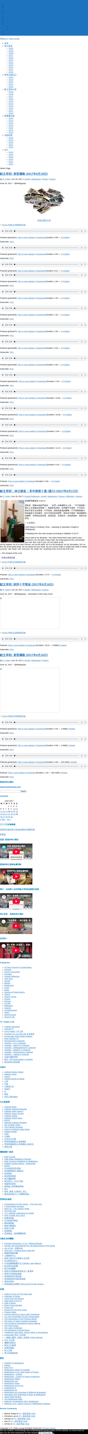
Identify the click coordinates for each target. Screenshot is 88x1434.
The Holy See (10, 1211)
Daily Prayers (10, 1303)
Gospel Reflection (32, 496)
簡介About (8, 11)
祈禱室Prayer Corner (13, 16)
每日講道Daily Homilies (14, 14)
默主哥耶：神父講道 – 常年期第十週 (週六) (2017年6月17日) (39, 491)
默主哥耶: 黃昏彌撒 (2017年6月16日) (24, 655)
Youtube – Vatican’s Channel (16, 1054)
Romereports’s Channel (14, 1041)
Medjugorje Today (12, 1383)
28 (6, 817)
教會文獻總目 (10, 1226)
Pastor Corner (10, 997)
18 (17, 811)
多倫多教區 (9, 1218)
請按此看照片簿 (44, 220)
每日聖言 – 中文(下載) (13, 1181)
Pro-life (7, 1003)
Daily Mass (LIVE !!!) (13, 1301)
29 (9, 817)
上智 (6, 1081)
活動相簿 (8, 135)
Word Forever (10, 1015)
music (6, 988)
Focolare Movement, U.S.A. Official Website (23, 1243)
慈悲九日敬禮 (10, 1345)
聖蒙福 (3, 834)
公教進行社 (9, 1086)
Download (40, 237)
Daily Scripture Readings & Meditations (21, 1161)
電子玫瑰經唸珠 (11, 1353)
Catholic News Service (14, 1114)
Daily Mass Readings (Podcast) (17, 1159)
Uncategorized (10, 1010)
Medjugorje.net (10, 1390)
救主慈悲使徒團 (11, 1266)
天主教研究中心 (11, 1261)
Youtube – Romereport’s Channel (18, 1052)
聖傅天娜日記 (10, 75)
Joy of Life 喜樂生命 (13, 1248)
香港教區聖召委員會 (13, 1276)
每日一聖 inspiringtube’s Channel (18, 1059)
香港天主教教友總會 (13, 1274)
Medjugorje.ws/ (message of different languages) (25, 1392)
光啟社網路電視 (11, 1057)
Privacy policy (47, 1433)
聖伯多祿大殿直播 (12, 1062)
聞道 (6, 1094)
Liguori (7, 1077)
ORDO (7, 1166)
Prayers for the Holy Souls (15, 1310)
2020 (11, 48)
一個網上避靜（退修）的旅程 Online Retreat (23, 1337)
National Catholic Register (15, 1123)
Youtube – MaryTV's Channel (16, 1045)
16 (12, 811)
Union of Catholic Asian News (17, 1129)
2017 (11, 55)
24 (14, 814)
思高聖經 (8, 1173)
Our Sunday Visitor (12, 1125)
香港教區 (8, 1231)
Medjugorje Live (11, 1381)
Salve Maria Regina (12, 1397)
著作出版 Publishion (12, 34)
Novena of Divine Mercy (14, 992)
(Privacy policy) (49, 1428)
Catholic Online (10, 1116)
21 (6, 814)
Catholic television (12, 1027)
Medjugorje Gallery (12, 1379)
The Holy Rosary (11, 1326)
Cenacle (7, 970)
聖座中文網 (9, 1228)
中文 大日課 (9, 1340)
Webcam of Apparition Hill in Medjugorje (21, 1401)
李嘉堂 (7, 1089)
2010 (11, 72)
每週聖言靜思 (10, 1184)
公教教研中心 (10, 1256)
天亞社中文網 (10, 1139)
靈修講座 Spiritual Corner (15, 32)
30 (12, 817)
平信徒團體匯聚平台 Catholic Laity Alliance (22, 1263)
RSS (12, 242)
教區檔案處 (9, 1223)
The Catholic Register (13, 1127)
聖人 (6, 1189)
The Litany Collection (13, 1328)
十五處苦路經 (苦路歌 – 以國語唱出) (24, 29)
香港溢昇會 (9, 1281)
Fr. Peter (6, 179)
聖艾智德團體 (10, 1268)
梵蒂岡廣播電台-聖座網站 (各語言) (19, 1144)
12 (1, 811)
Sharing (79, 496)
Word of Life (9, 1017)
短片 (6, 150)
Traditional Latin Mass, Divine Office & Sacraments (26, 1332)
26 (1, 817)
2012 (11, 67)
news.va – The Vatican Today (16, 1209)
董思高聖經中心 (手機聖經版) (16, 1194)
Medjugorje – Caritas (13, 1374)
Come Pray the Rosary (14, 1299)
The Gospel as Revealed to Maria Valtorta (22, 1323)
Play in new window (26, 237)
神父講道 (8, 46)
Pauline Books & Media (14, 1079)
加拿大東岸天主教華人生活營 (16, 1258)
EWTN (7, 1120)
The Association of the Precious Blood (20, 1319)
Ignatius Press (10, 1074)
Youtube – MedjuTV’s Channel (17, 1050)
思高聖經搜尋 (10, 1176)
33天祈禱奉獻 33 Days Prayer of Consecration (24, 19)
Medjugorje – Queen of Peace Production (22, 1377)
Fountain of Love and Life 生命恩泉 (19, 1034)
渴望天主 (12, 27)
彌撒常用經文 (10, 1343)
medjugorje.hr (10, 1388)
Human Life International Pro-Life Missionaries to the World (29, 1246)
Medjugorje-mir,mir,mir (13, 1386)
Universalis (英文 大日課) (15, 1335)
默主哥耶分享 (10, 89)
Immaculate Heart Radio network (18, 1036)
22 (9, 814)
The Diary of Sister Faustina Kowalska (20, 1321)
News (6, 990)
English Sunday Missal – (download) (19, 1164)
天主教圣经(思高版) (12, 1168)
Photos (45, 179)
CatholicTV (9, 1029)
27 (4, 817)
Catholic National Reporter (15, 1109)
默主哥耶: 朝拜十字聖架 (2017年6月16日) (27, 584)
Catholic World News (13, 1118)
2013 (11, 65)
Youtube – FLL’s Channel (15, 1043)
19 (1, 814)
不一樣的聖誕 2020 (27, 1414)
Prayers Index (10, 1312)
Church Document (12, 972)
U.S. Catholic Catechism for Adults (19, 1213)
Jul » (9, 819)
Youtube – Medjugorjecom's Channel (20, 1048)
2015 (11, 60)
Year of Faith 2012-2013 (14, 1215)
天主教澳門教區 (11, 1220)
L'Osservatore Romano (14, 1206)
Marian (7, 983)
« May (2, 819)
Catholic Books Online (13, 1072)
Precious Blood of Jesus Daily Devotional (21, 1314)
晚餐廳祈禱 (9, 116)
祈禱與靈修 (9, 1348)
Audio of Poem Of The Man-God (18, 1294)
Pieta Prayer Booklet (13, 1305)
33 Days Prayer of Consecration (18, 967)
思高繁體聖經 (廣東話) (14, 1171)
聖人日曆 (8, 1350)
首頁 (6, 43)
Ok (40, 1433)
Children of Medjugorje (14, 1363)
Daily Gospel (9, 1157)
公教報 (7, 1136)
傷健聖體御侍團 (11, 1253)
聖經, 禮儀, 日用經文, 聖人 (15, 1191)
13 (4, 811)
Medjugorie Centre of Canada (17, 1370)
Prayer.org (8, 1308)
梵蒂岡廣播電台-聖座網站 (15, 1141)
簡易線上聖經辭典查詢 (14, 1186)
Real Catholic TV (11, 1039)
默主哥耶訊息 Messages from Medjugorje (22, 21)
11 (17, 809)
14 (6, 811)
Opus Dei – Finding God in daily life (19, 1251)
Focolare (8, 974)
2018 (11, 53)
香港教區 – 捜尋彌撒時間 (15, 1233)
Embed (66, 237)
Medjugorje (36, 179)
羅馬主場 (8, 1147)
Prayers (52, 179)
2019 (11, 51)
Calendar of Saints (12, 1296)
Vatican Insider (10, 1132)
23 (12, 814)
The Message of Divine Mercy (17, 1330)
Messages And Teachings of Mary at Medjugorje (24, 1395)
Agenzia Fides (10, 1107)
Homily (27, 179)
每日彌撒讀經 (10, 1179)
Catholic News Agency (14, 1111)
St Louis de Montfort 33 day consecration (21, 1317)
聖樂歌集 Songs (11, 24)
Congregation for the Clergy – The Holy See (23, 1204)
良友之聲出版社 (11, 1097)
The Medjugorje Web (13, 1399)
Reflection (70, 496)
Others (7, 994)
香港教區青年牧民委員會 (15, 1279)
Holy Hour (8, 979)
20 (4, 814)
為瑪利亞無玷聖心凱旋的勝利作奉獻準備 (17, 830)
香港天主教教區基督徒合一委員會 (18, 1271)
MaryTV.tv (8, 1368)
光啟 (6, 1084)
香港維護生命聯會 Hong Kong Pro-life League (24, 1284)
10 (14, 809)
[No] (53, 1433)
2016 (11, 58)
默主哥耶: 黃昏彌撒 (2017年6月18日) (24, 173)
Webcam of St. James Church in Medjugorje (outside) (27, 1404)
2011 (11, 70)
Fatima (7, 1365)
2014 (11, 63)
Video (6, 1012)
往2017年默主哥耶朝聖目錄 (14, 225)
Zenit (6, 1134)
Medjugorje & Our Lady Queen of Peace (21, 1372)
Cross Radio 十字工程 (13, 1031)
